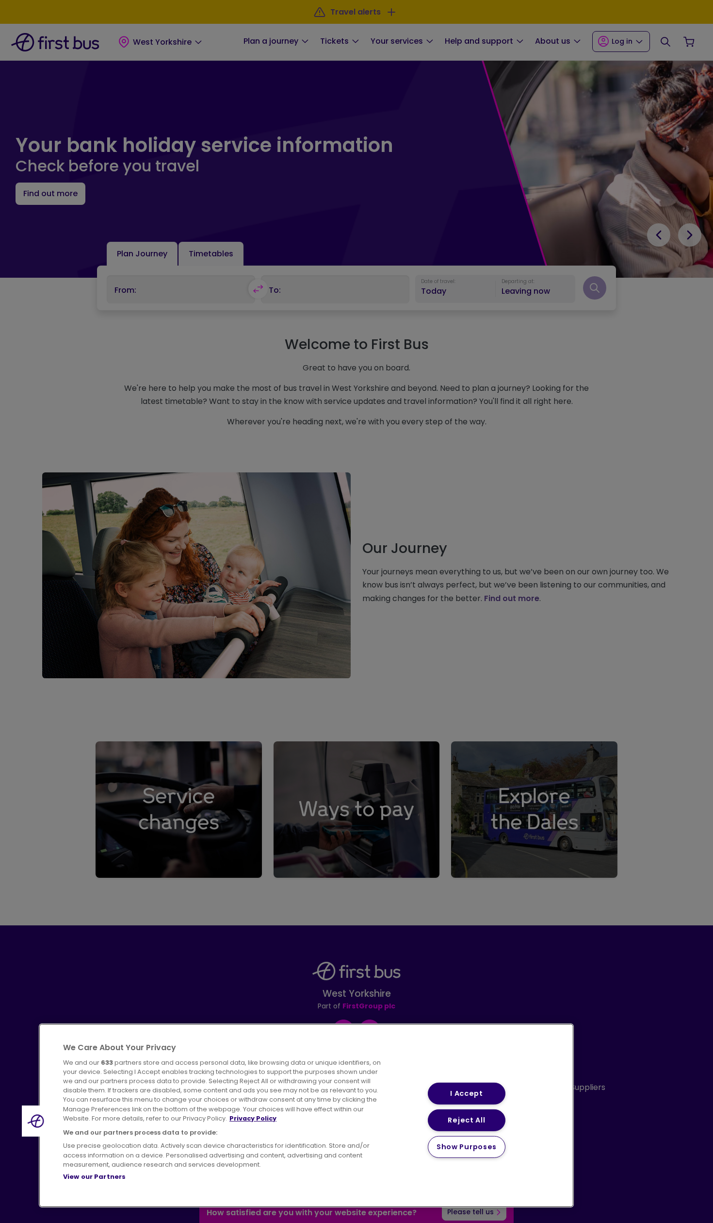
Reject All (466, 1120)
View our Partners (94, 1176)
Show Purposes (467, 1147)
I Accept (466, 1093)
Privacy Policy (252, 1118)
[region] (306, 1115)
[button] (37, 1121)
